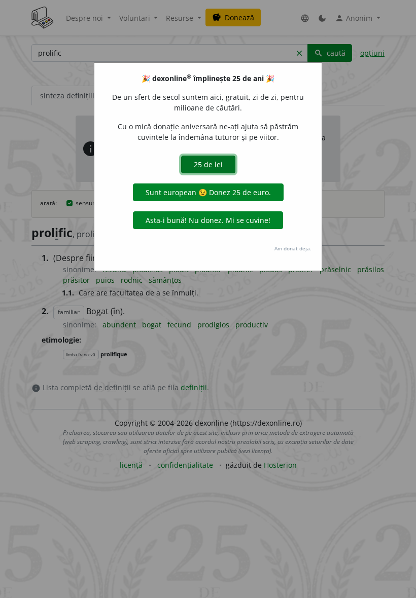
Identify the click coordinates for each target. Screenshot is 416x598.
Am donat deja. (292, 248)
